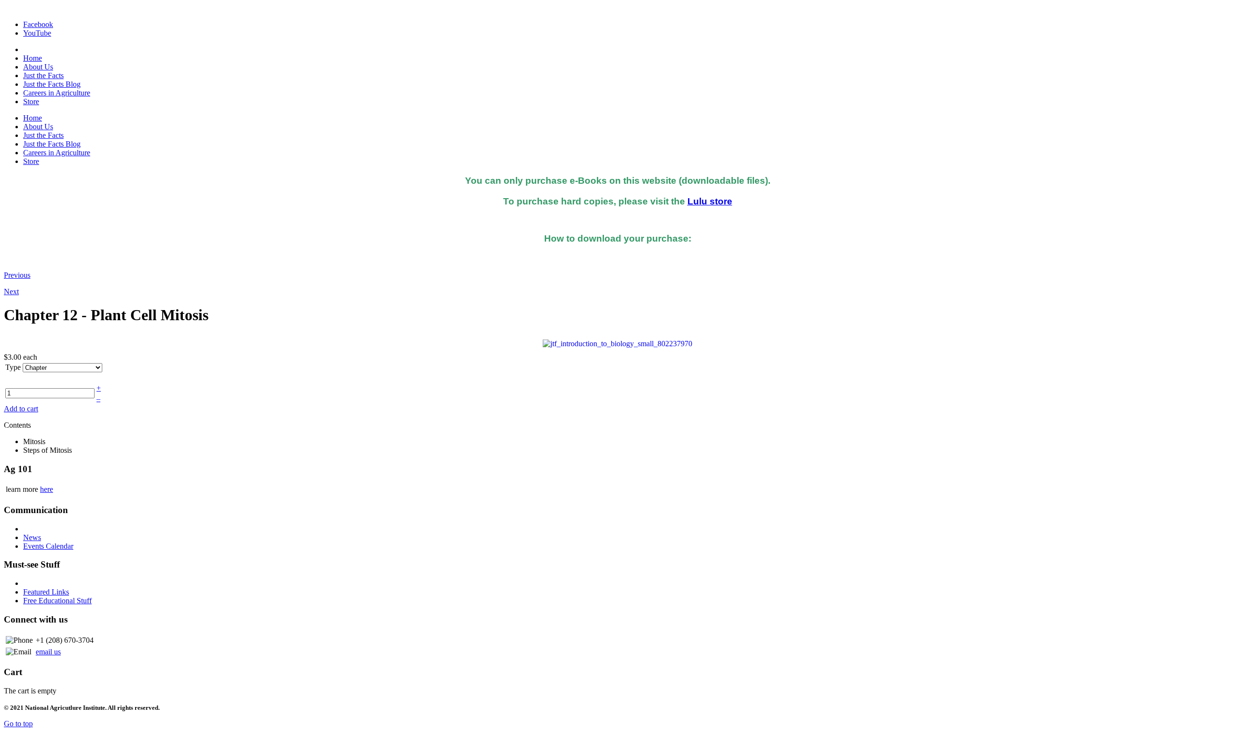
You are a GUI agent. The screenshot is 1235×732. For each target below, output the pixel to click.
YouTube (37, 33)
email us (48, 652)
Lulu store (709, 201)
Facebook (38, 24)
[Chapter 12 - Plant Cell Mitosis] (617, 343)
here (46, 489)
